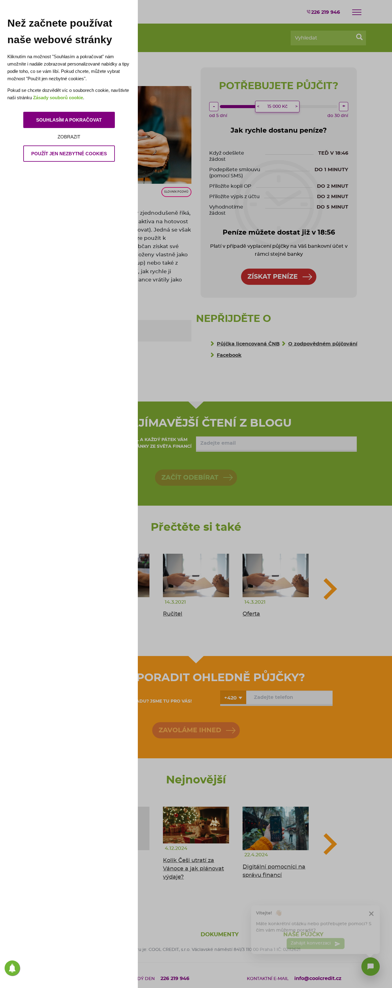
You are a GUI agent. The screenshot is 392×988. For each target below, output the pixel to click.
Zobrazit (69, 136)
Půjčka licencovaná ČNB (248, 343)
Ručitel (172, 614)
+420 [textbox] (230, 698)
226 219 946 (325, 12)
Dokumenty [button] (220, 934)
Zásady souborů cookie (58, 97)
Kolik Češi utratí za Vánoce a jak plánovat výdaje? (193, 869)
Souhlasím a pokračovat (69, 120)
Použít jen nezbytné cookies (69, 153)
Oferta (251, 614)
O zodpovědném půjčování (322, 343)
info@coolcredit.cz (317, 978)
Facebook (229, 355)
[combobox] (233, 697)
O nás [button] (127, 934)
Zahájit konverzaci (311, 940)
